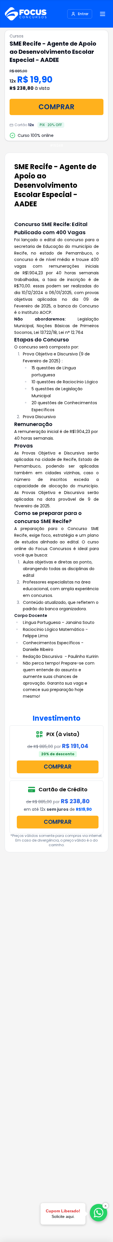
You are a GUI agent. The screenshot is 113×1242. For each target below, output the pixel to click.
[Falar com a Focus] (98, 1212)
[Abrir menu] (102, 14)
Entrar (83, 13)
